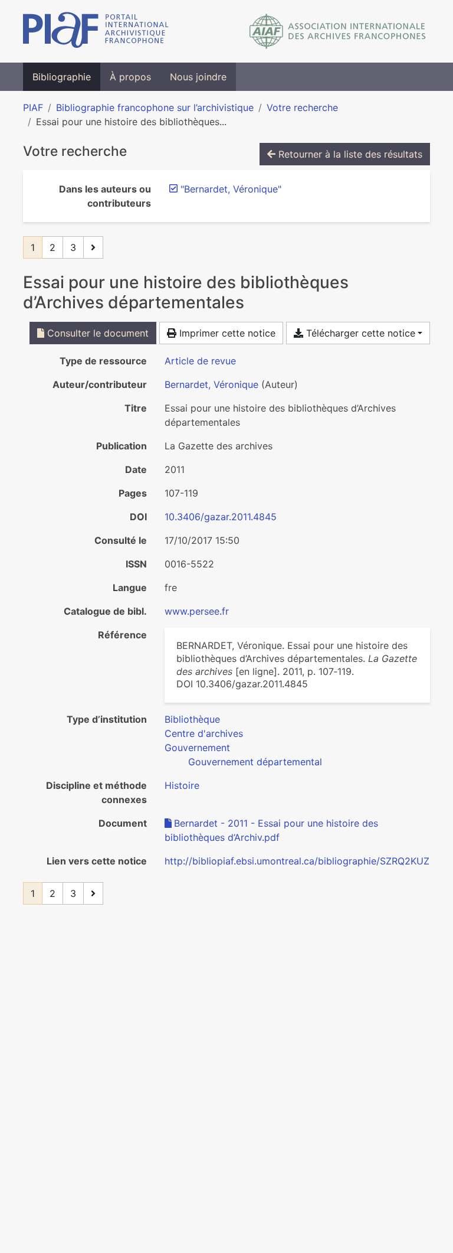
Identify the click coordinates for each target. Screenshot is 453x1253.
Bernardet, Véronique (211, 384)
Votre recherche (302, 107)
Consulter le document (96, 333)
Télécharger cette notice (359, 333)
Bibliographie (61, 77)
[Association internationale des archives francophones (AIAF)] (337, 31)
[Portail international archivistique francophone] (96, 31)
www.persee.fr (197, 611)
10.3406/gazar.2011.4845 (221, 517)
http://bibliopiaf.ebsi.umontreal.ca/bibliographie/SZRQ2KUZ (297, 861)
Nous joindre (198, 77)
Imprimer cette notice (225, 333)
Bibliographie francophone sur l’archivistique (155, 107)
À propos (130, 77)
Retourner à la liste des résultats (348, 154)
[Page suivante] (93, 247)
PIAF (33, 107)
